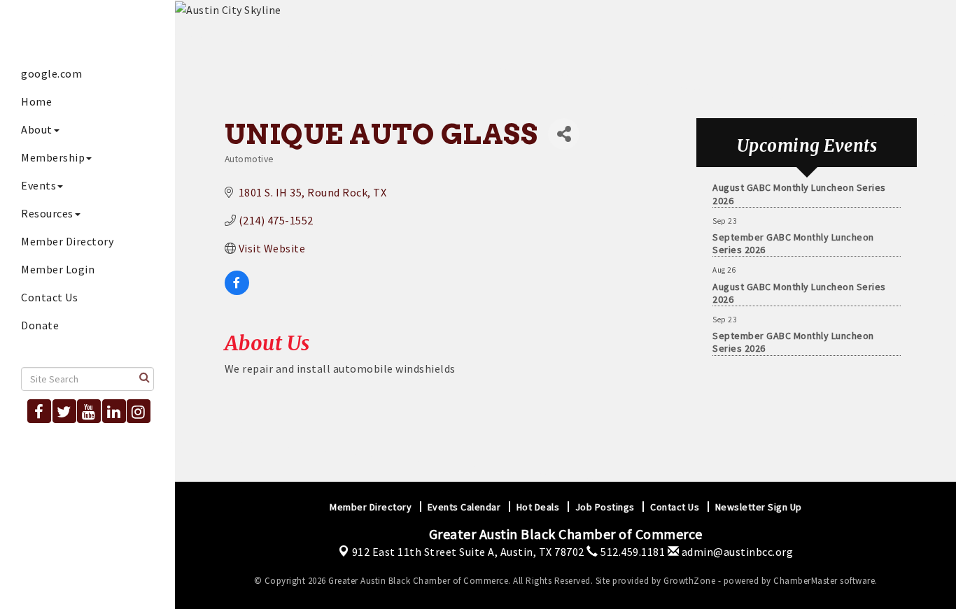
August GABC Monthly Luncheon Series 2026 (799, 190)
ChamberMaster (805, 581)
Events (38, 185)
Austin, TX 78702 (468, 552)
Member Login (57, 269)
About (36, 129)
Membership (53, 157)
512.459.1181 (631, 552)
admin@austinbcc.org (736, 552)
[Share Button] (563, 134)
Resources (47, 213)
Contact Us (49, 297)
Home (36, 101)
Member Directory (67, 241)
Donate (40, 325)
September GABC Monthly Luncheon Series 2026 (793, 240)
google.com (51, 73)
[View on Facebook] (237, 291)
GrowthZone (689, 581)
